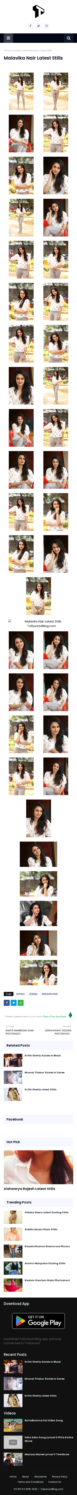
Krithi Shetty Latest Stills (40, 1089)
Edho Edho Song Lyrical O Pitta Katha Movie (49, 1439)
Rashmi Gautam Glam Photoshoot (47, 1280)
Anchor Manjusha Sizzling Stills (45, 1263)
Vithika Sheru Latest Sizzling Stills (46, 1212)
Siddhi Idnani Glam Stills (41, 1229)
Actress (17, 50)
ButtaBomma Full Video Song (44, 1420)
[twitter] (38, 26)
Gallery (33, 993)
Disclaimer (40, 1476)
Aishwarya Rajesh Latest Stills (29, 1188)
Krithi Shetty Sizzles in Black (43, 1055)
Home (7, 50)
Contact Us (54, 1481)
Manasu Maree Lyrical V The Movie (47, 1454)
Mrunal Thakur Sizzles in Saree (44, 1072)
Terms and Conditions (31, 1481)
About (25, 1476)
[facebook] (30, 26)
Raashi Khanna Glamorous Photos (47, 1246)
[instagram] (47, 26)
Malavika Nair (50, 993)
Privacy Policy (59, 1476)
